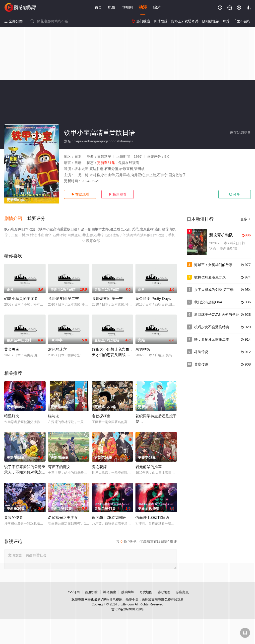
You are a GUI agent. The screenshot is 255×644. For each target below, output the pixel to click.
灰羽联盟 (142, 349)
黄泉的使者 (13, 517)
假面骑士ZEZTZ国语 (109, 517)
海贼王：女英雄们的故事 (213, 265)
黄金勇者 (11, 349)
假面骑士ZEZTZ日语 (152, 517)
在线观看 (80, 194)
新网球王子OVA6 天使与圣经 (216, 315)
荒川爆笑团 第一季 (107, 298)
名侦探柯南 (101, 416)
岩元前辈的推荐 (148, 467)
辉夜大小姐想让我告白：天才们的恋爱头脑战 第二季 (112, 354)
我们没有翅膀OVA (208, 302)
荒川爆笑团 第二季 (63, 298)
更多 (245, 219)
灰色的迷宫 (57, 349)
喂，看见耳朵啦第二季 (211, 339)
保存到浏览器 (240, 132)
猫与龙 (53, 416)
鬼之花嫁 (99, 467)
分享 (234, 194)
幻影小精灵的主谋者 (21, 298)
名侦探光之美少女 (63, 517)
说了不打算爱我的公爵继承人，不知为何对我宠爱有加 (24, 472)
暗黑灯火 (11, 416)
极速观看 (118, 194)
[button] (15, 218)
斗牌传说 (201, 352)
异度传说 (201, 364)
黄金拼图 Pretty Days (153, 298)
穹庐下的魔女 (59, 467)
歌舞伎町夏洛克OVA (210, 277)
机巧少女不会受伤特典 (211, 327)
